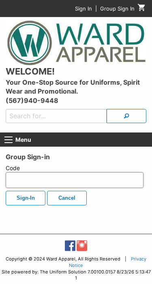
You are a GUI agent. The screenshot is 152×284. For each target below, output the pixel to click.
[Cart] (141, 9)
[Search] (126, 116)
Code (13, 167)
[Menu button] (8, 140)
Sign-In (26, 198)
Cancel (66, 198)
